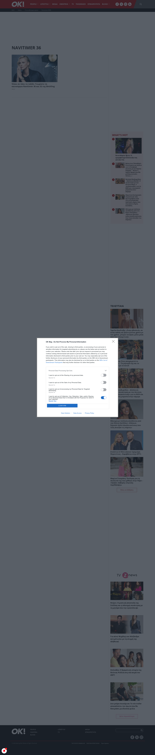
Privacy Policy (89, 413)
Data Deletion (65, 413)
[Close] (114, 342)
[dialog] (77, 377)
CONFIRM (62, 405)
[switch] (103, 375)
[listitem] (77, 370)
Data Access (77, 413)
